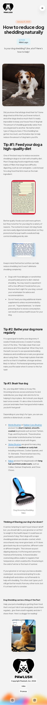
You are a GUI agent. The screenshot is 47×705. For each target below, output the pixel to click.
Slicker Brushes (14, 444)
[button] (42, 8)
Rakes (10, 461)
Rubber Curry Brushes (32, 425)
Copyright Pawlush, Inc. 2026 (23, 681)
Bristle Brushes (14, 425)
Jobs (23, 686)
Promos (23, 691)
